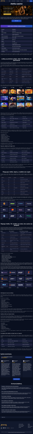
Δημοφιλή (4, 87)
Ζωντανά (12, 87)
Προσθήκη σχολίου (28, 357)
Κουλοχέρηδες (28, 87)
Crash (20, 87)
